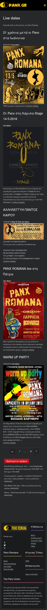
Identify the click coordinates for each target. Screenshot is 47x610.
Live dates (15, 44)
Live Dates (7, 566)
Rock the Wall (8, 569)
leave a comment (31, 574)
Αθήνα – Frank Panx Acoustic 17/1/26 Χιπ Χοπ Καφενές (24, 492)
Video (33, 546)
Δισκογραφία (36, 538)
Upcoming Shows (10, 564)
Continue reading (32, 106)
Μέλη (33, 535)
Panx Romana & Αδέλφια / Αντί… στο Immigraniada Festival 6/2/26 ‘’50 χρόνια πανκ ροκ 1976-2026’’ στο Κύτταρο (23, 469)
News (6, 561)
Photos (33, 543)
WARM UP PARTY (16, 357)
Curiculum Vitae (36, 541)
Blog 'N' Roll (16, 222)
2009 (27, 561)
